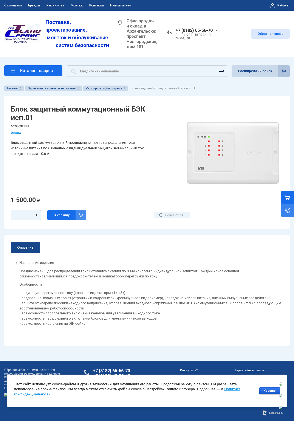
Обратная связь (270, 34)
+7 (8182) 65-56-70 (194, 30)
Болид (16, 132)
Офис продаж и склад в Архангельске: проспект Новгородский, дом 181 (142, 33)
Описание (25, 247)
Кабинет (283, 5)
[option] (232, 153)
